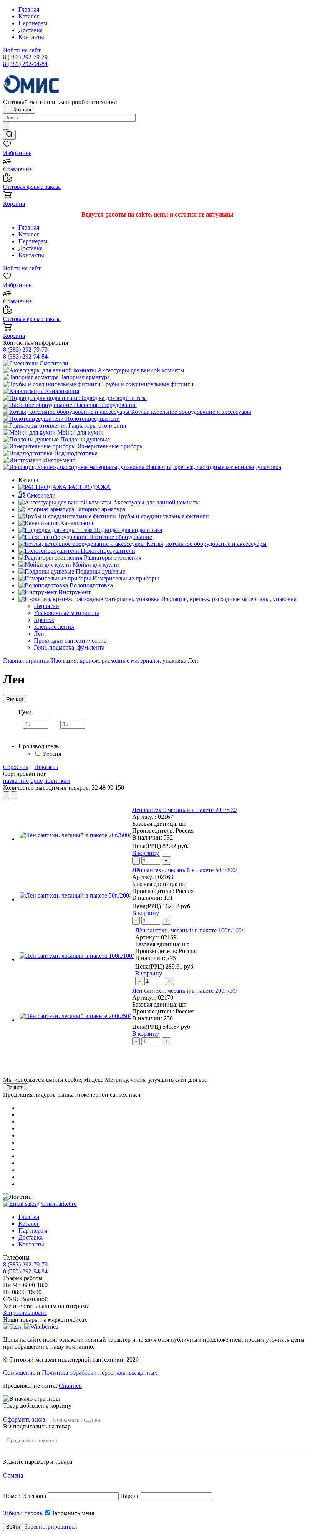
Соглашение (19, 1372)
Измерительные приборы (110, 446)
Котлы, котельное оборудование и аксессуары (190, 411)
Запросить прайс (25, 1312)
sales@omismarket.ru (50, 1203)
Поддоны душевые (84, 439)
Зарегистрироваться (51, 1526)
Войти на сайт (22, 50)
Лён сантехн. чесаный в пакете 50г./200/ (184, 870)
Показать (46, 767)
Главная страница (26, 660)
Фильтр (14, 699)
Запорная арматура (84, 377)
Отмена (13, 1475)
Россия (52, 753)
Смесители (53, 363)
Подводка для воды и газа (112, 398)
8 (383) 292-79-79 (25, 57)
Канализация (61, 391)
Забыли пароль (22, 1513)
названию (16, 780)
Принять (15, 1087)
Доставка (30, 30)
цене (36, 780)
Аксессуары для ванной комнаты (140, 370)
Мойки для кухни (80, 432)
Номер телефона (25, 1496)
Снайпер (70, 1385)
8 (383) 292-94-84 (25, 64)
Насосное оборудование (104, 405)
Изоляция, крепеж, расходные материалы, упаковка (212, 467)
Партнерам (32, 23)
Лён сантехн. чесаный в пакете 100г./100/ (189, 930)
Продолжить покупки (75, 1420)
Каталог (29, 16)
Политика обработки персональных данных (100, 1372)
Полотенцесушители (92, 418)
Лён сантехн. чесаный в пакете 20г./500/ (184, 810)
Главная (28, 9)
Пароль (129, 1496)
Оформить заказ (24, 1419)
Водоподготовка (75, 453)
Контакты (31, 37)
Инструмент (58, 460)
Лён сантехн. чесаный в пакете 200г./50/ (184, 990)
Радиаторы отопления (96, 425)
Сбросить (15, 767)
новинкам (57, 780)
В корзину (145, 853)
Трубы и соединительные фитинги (147, 384)
